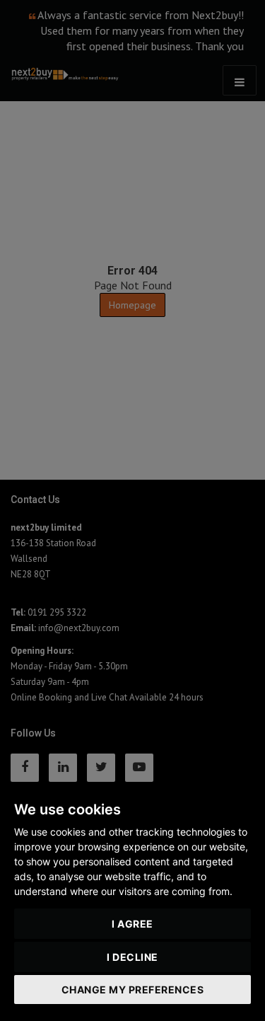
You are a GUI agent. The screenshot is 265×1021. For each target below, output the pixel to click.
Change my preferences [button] (132, 989)
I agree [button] (132, 924)
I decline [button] (132, 957)
